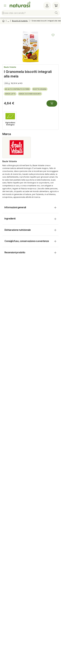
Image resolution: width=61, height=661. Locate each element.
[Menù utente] (47, 5)
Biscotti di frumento (20, 21)
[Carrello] (56, 5)
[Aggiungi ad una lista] (53, 35)
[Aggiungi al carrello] (51, 103)
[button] (56, 13)
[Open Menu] (5, 5)
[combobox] (30, 13)
